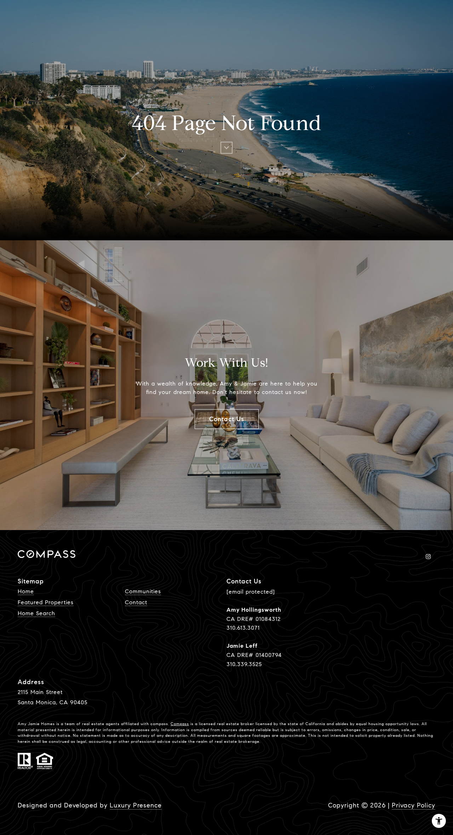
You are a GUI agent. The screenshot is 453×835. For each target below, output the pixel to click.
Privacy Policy (413, 805)
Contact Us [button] (226, 419)
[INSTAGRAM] (428, 556)
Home (26, 591)
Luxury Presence (136, 805)
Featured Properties (46, 602)
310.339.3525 (244, 664)
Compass (180, 723)
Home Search (36, 613)
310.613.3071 (243, 627)
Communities (143, 591)
